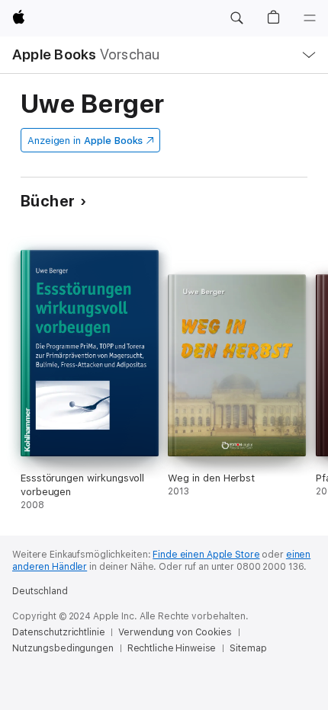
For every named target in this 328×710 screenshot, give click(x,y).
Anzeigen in (85, 140)
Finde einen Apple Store (206, 554)
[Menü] (309, 18)
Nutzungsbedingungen (63, 648)
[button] (236, 18)
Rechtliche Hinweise (172, 648)
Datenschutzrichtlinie (58, 632)
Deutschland (40, 591)
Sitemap (248, 648)
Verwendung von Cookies (174, 632)
